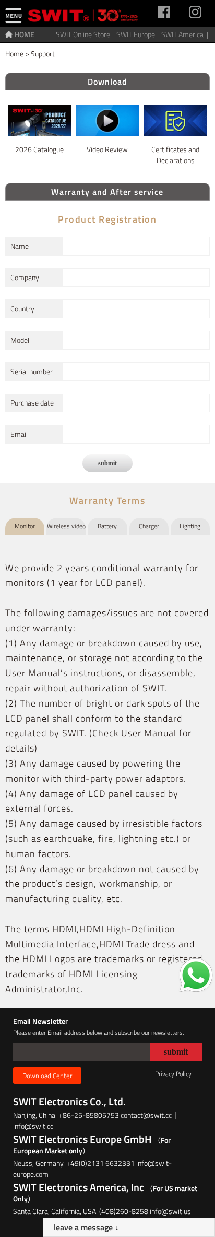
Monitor (25, 526)
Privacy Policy (173, 1074)
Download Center (47, 1075)
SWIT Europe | (138, 34)
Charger (149, 526)
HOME (24, 34)
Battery (107, 526)
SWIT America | (185, 34)
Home (14, 53)
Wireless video (66, 526)
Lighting (190, 526)
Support (43, 53)
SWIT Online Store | (86, 34)
